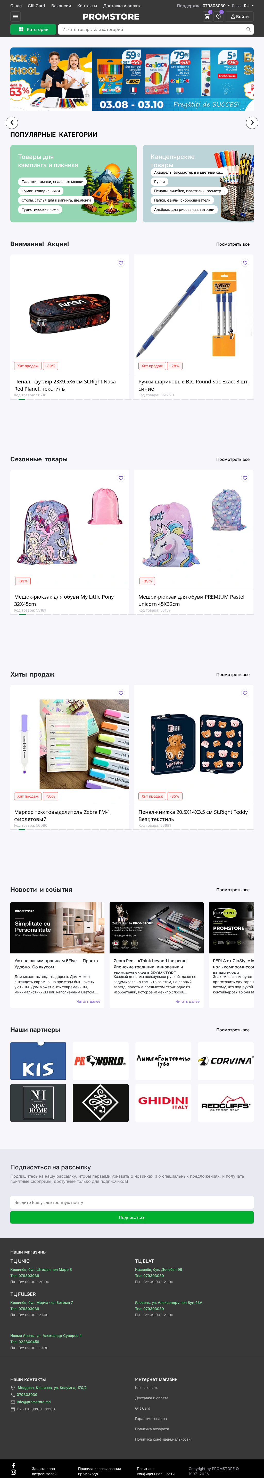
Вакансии (61, 5)
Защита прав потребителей (44, 1468)
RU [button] (247, 5)
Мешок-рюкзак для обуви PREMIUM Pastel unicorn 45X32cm (95, 600)
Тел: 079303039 (24, 1275)
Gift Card (36, 5)
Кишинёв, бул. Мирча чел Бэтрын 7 (41, 1302)
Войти (242, 16)
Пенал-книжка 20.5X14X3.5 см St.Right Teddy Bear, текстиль (96, 815)
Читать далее (88, 1001)
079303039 (27, 1394)
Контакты (87, 5)
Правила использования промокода (99, 1468)
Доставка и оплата (122, 5)
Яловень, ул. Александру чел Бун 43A (168, 1302)
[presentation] (12, 123)
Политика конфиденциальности (163, 1439)
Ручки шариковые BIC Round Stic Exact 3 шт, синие (97, 385)
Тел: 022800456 (24, 1341)
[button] (13, 399)
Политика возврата (152, 1429)
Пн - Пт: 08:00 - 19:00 (36, 1409)
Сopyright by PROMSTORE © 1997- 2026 (214, 1468)
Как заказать (146, 1387)
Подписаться (132, 1217)
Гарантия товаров (151, 1418)
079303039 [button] (215, 5)
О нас (16, 5)
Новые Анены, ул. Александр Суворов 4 (46, 1335)
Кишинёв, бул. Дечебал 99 (158, 1269)
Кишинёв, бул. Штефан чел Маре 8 (41, 1269)
